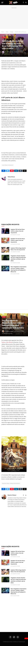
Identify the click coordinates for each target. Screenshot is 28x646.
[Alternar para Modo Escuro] (23, 2)
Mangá (4, 37)
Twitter (3, 342)
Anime (4, 316)
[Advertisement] (14, 18)
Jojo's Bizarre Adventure (7, 165)
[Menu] (2, 2)
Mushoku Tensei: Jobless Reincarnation (11, 483)
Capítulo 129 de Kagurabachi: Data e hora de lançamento (18, 248)
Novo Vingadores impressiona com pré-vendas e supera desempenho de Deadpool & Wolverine (18, 269)
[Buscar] (26, 2)
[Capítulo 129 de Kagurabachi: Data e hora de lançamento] (5, 250)
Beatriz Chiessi (9, 331)
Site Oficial (9, 342)
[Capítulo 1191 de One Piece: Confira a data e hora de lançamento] (5, 231)
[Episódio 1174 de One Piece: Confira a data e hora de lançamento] (5, 240)
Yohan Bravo (9, 51)
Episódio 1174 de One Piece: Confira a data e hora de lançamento (18, 240)
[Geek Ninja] (13, 2)
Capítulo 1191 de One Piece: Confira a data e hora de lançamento (18, 231)
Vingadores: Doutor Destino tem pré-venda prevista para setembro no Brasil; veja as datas (18, 258)
